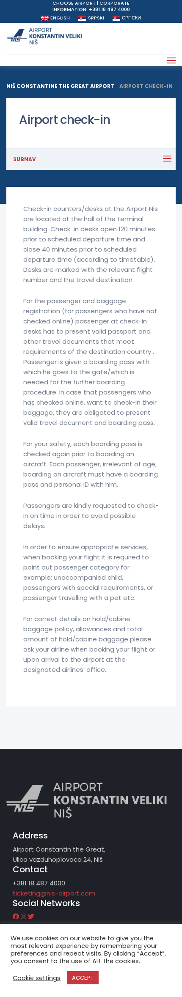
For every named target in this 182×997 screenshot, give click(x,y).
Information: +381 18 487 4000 (91, 9)
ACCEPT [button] (83, 978)
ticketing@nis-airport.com (54, 893)
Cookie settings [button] (37, 978)
